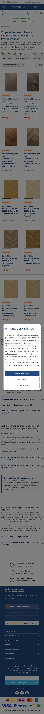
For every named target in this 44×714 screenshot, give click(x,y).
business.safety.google (29, 356)
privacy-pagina (34, 365)
